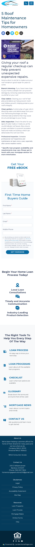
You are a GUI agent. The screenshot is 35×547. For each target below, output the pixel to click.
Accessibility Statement (17, 491)
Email (5, 221)
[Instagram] (16, 541)
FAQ (17, 522)
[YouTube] (22, 541)
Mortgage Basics (17, 514)
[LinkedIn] (19, 541)
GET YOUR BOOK (17, 252)
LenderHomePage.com (24, 544)
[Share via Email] (17, 33)
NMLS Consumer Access (18, 455)
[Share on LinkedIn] (12, 33)
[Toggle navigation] (31, 3)
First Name (7, 205)
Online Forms (18, 518)
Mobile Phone (8, 229)
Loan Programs (17, 506)
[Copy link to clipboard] (21, 33)
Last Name (7, 213)
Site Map (17, 495)
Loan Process (17, 510)
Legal (17, 483)
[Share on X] (8, 33)
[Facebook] (13, 541)
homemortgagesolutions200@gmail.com (17, 472)
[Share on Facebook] (3, 33)
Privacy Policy (15, 240)
